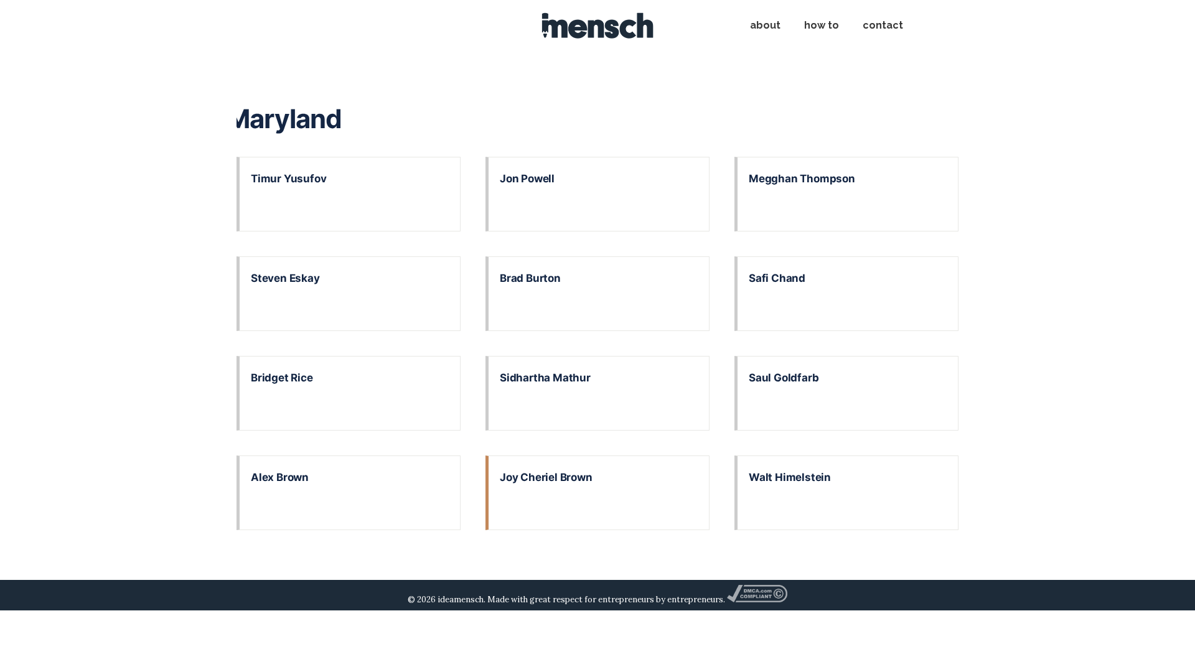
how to (821, 25)
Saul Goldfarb (783, 377)
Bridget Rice (282, 377)
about (765, 25)
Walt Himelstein (790, 477)
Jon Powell (527, 178)
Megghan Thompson (802, 178)
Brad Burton (530, 278)
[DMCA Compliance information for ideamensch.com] (757, 599)
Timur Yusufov (288, 178)
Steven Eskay (285, 278)
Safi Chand (777, 278)
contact (883, 25)
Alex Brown (280, 477)
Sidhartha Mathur (545, 377)
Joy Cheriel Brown (546, 477)
